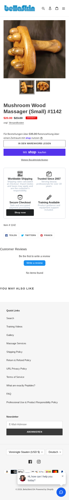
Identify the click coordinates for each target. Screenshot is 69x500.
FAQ (8, 393)
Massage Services (16, 343)
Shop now (20, 212)
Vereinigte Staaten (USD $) (24, 452)
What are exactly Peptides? (20, 385)
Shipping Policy (14, 351)
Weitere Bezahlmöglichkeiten (34, 160)
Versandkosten (16, 122)
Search (10, 318)
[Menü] (63, 8)
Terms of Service (15, 377)
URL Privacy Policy (16, 368)
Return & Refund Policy (18, 360)
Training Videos (14, 326)
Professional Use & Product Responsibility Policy (32, 402)
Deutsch (53, 452)
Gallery (10, 335)
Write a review (34, 263)
